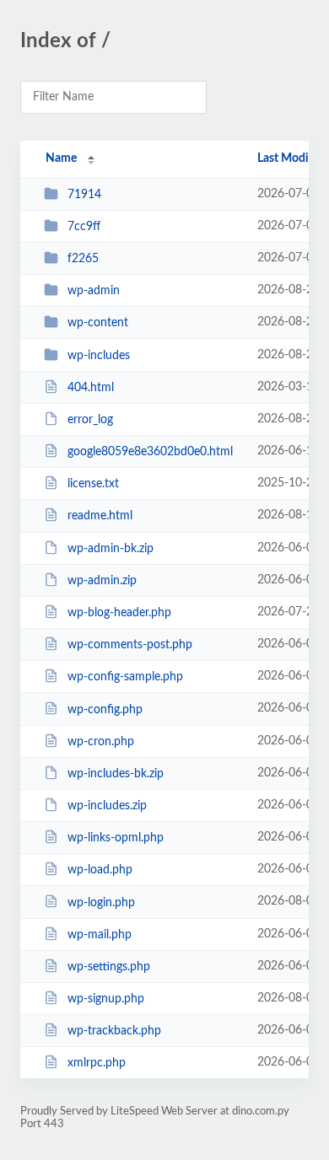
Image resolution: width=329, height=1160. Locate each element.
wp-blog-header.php (119, 613)
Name (61, 158)
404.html (90, 388)
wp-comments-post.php (129, 645)
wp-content (97, 323)
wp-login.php (101, 902)
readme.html (99, 516)
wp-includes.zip (107, 806)
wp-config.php (105, 709)
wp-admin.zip (102, 581)
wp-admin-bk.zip (110, 549)
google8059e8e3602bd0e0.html (150, 452)
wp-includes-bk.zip (115, 774)
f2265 (83, 259)
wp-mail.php (99, 935)
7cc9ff (83, 227)
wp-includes (98, 356)
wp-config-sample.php (125, 677)
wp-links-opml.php (115, 838)
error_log (90, 420)
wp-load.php (99, 870)
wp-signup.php (105, 999)
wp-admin (93, 291)
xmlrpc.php (96, 1063)
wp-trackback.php (114, 1031)
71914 (84, 195)
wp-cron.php (100, 742)
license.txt (93, 484)
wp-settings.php (108, 967)
